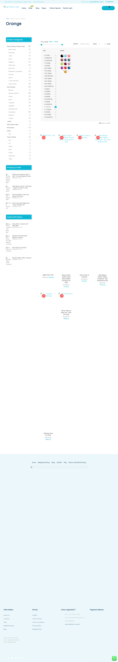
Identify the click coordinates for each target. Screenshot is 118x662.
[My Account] (104, 8)
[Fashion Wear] (11, 7)
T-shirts (11, 118)
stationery (12, 156)
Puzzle (10, 153)
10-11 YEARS (47, 68)
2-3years (47, 89)
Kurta (10, 59)
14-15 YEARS (47, 81)
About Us (6, 615)
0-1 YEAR (47, 55)
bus (10, 140)
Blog (37, 8)
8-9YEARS (47, 112)
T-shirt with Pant (13, 81)
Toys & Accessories (38, 2)
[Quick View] (50, 279)
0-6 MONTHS (48, 60)
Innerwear (12, 52)
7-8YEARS (48, 107)
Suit (10, 134)
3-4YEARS (47, 91)
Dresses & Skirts (13, 93)
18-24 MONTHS (48, 86)
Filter (108, 44)
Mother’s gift (67, 8)
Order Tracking (37, 619)
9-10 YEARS (47, 114)
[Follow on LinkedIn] (15, 657)
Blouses (11, 90)
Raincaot (11, 115)
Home (24, 8)
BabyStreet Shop (44, 462)
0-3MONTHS (48, 58)
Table (10, 159)
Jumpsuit (11, 103)
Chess (10, 146)
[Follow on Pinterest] (22, 657)
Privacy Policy (36, 626)
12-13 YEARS (47, 73)
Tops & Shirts (13, 84)
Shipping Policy (37, 629)
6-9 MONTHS (48, 104)
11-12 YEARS (47, 71)
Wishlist (59, 462)
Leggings (11, 106)
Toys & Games (11, 137)
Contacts (6, 619)
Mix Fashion (10, 128)
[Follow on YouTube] (12, 657)
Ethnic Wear (12, 49)
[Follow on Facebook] (5, 657)
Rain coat (11, 68)
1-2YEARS (47, 66)
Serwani (11, 74)
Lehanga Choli (13, 109)
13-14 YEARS (47, 78)
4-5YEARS (47, 94)
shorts (10, 77)
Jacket (9, 121)
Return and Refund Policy (77, 462)
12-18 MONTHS (48, 76)
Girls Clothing (8, 2)
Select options (46, 279)
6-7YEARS (47, 102)
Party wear (12, 65)
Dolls (10, 149)
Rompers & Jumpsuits (15, 71)
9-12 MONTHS (48, 117)
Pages (44, 8)
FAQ (65, 462)
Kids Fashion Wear (12, 124)
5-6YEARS (47, 96)
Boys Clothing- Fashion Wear (22, 2)
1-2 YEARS (47, 63)
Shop (30, 7)
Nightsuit (11, 62)
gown (10, 99)
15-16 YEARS (47, 84)
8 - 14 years (47, 109)
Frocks (11, 96)
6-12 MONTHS (48, 99)
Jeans (10, 56)
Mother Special (55, 8)
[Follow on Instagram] (18, 657)
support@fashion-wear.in (96, 1)
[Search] (112, 8)
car (10, 143)
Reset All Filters (105, 123)
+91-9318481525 (109, 1)
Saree (9, 131)
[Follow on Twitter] (8, 657)
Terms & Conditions (38, 622)
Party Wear (12, 112)
